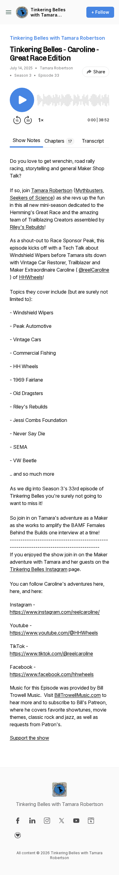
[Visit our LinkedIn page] (32, 821)
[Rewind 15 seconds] (17, 120)
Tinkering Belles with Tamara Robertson (48, 12)
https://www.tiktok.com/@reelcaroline (51, 653)
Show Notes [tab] (26, 140)
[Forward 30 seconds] (28, 120)
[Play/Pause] (22, 100)
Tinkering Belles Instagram (38, 569)
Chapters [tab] (58, 141)
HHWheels (31, 277)
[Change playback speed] (41, 120)
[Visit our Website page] (91, 821)
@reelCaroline (94, 270)
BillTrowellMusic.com (77, 695)
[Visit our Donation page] (18, 835)
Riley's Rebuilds (27, 227)
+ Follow (100, 12)
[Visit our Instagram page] (47, 821)
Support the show (29, 738)
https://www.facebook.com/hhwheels (52, 674)
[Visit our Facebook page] (18, 821)
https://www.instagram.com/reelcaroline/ (55, 612)
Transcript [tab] (93, 141)
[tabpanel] (59, 452)
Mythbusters (89, 190)
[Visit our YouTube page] (76, 821)
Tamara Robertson (51, 190)
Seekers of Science (31, 198)
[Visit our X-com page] (62, 821)
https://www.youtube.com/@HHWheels (54, 633)
